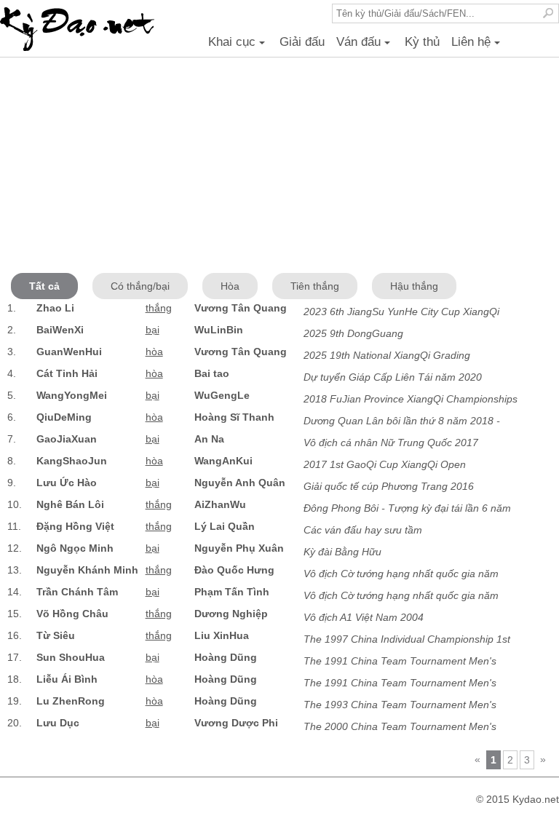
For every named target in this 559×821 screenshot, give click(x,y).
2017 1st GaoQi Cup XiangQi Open (385, 464)
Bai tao (211, 373)
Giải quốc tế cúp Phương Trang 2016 (389, 486)
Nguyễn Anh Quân (239, 482)
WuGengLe (222, 395)
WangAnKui (223, 461)
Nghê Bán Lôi (70, 504)
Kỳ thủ (422, 42)
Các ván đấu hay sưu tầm (363, 530)
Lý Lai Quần (224, 526)
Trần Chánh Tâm (77, 592)
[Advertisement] (279, 167)
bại (152, 330)
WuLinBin (218, 330)
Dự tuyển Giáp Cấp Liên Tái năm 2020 (393, 377)
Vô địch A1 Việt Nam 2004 (364, 617)
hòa (154, 351)
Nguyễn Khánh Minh (87, 570)
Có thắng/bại (140, 286)
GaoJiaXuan (66, 439)
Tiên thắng (314, 286)
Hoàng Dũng (225, 657)
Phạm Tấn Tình (231, 592)
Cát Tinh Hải (67, 373)
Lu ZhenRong (70, 701)
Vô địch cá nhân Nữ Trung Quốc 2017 (391, 442)
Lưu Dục (57, 723)
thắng (159, 308)
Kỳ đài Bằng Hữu (342, 552)
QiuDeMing (64, 417)
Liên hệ (477, 46)
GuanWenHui (69, 351)
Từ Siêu (55, 635)
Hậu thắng (414, 286)
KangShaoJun (71, 461)
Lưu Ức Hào (66, 482)
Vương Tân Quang (240, 308)
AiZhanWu (220, 504)
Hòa (230, 286)
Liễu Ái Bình (67, 679)
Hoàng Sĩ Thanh (234, 417)
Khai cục (238, 46)
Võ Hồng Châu (72, 613)
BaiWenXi (60, 330)
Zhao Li (55, 308)
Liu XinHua (221, 635)
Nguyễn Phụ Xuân (239, 548)
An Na (209, 439)
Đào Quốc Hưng (234, 570)
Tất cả (44, 286)
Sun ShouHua (70, 657)
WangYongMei (71, 395)
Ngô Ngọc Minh (75, 548)
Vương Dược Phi (236, 723)
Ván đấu (365, 46)
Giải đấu (302, 42)
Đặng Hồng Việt (75, 526)
